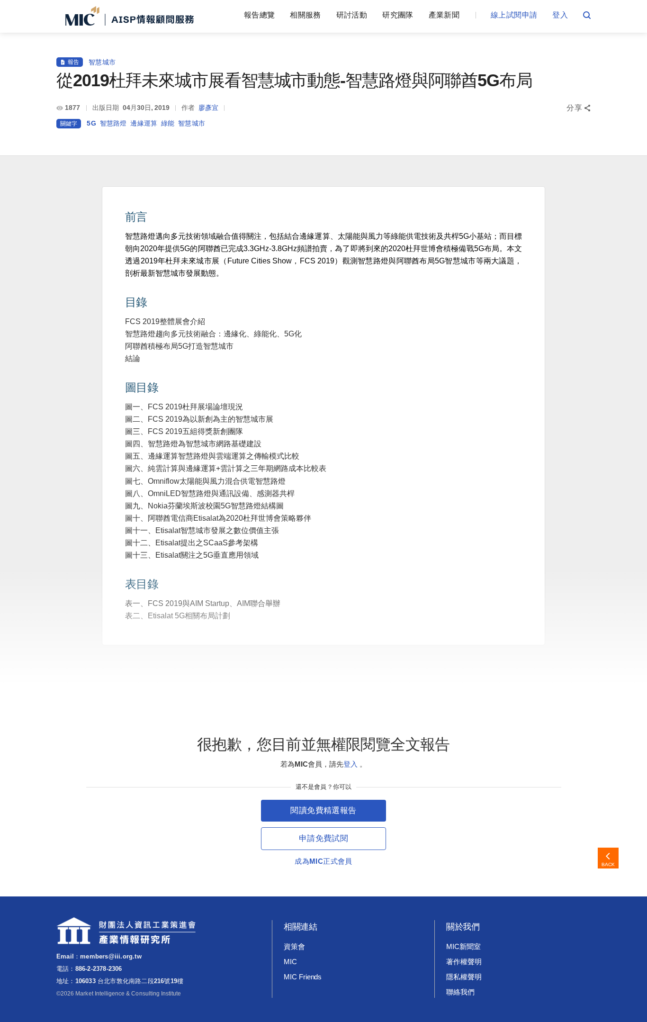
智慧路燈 (113, 123)
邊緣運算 (143, 123)
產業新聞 (444, 15)
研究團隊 (397, 15)
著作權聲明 (464, 962)
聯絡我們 (460, 992)
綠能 (167, 123)
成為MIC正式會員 (323, 861)
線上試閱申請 (514, 15)
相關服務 (305, 15)
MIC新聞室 (463, 946)
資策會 (294, 946)
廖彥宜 (208, 107)
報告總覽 (259, 15)
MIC (290, 962)
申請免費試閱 (323, 838)
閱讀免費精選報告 (323, 810)
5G (91, 123)
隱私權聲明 (464, 977)
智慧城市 (102, 62)
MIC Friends (303, 977)
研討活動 (351, 15)
